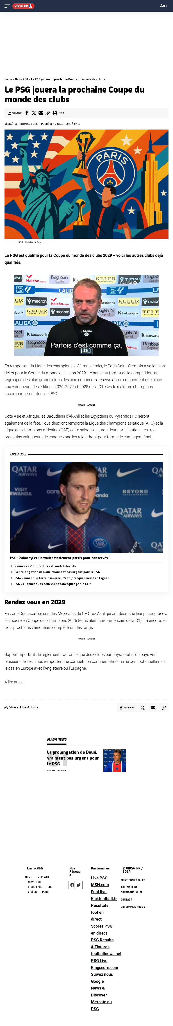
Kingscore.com (102, 967)
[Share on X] (34, 113)
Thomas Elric (28, 124)
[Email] (41, 113)
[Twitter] (79, 885)
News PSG (21, 79)
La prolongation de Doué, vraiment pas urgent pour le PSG (57, 572)
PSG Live (99, 960)
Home (8, 79)
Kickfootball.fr (102, 898)
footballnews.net (102, 953)
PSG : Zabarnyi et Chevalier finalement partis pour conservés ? (60, 558)
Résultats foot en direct (99, 912)
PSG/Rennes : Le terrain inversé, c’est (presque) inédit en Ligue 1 (61, 578)
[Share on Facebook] (27, 113)
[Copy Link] (48, 113)
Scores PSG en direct (101, 929)
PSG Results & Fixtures (102, 943)
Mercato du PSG (101, 1005)
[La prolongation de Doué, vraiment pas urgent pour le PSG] (114, 760)
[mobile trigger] (8, 5)
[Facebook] (72, 885)
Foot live (99, 891)
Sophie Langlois (56, 770)
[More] (62, 113)
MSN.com (100, 884)
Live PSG (99, 878)
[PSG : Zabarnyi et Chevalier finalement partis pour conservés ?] (86, 507)
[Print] (55, 113)
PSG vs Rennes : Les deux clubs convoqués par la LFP (52, 584)
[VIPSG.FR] (23, 5)
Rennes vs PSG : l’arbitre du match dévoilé (45, 566)
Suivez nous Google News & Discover (102, 984)
